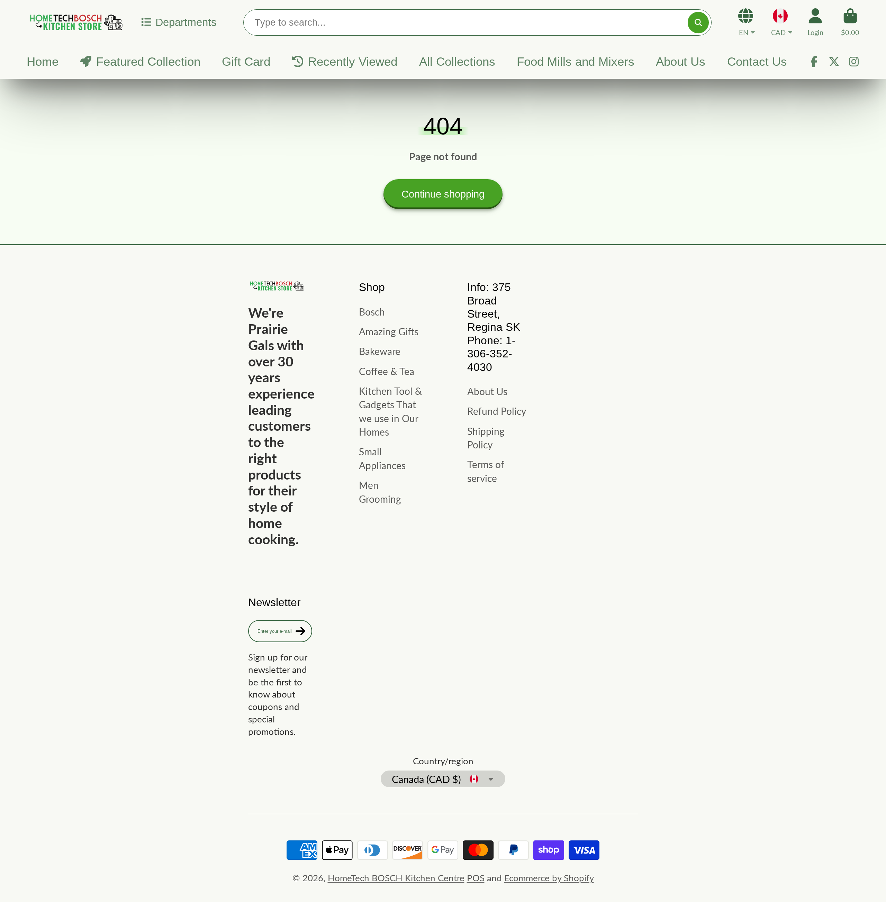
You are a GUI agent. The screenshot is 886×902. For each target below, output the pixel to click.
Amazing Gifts (388, 331)
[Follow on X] (834, 61)
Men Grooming (380, 491)
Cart (850, 22)
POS (476, 878)
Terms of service (485, 471)
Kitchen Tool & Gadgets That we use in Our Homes (390, 411)
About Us (680, 61)
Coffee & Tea (386, 371)
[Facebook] (814, 61)
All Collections (457, 61)
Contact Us (757, 61)
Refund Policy (496, 411)
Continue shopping (443, 194)
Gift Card (246, 61)
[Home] (75, 22)
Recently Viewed (352, 61)
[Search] (698, 22)
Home (42, 61)
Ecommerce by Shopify (549, 878)
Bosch (372, 312)
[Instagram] (853, 61)
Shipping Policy (486, 437)
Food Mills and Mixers (575, 61)
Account (815, 22)
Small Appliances (382, 458)
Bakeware (379, 351)
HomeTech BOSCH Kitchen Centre (396, 878)
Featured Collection (148, 61)
